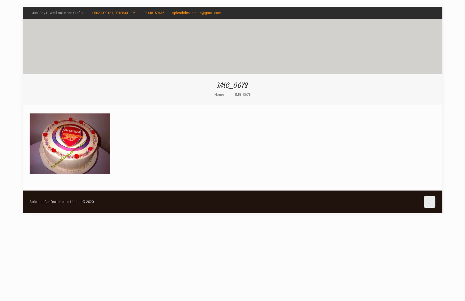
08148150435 (153, 13)
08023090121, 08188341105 (113, 13)
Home (219, 94)
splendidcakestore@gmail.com (196, 13)
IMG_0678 (243, 94)
